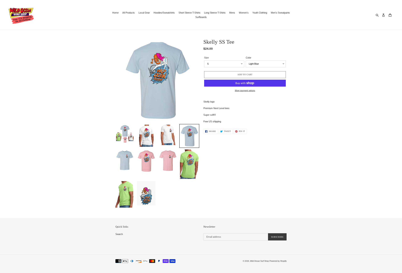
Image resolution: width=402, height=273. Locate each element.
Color (248, 57)
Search (119, 234)
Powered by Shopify (278, 261)
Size (206, 57)
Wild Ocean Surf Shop (259, 261)
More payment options (245, 90)
